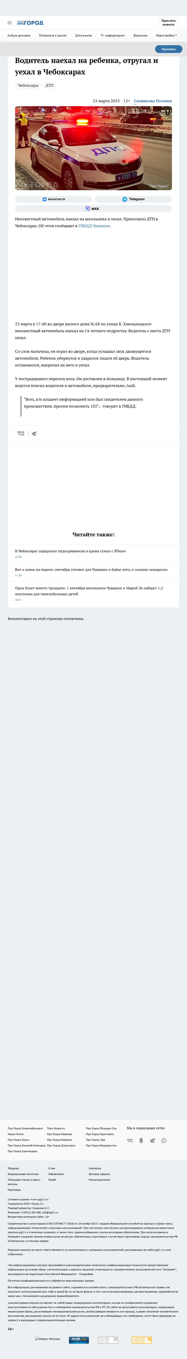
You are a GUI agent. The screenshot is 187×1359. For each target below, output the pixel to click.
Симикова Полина (153, 100)
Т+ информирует (113, 35)
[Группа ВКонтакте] (53, 199)
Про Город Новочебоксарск (25, 1128)
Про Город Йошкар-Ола (101, 1128)
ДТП (49, 85)
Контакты (95, 1168)
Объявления (56, 1174)
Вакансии (141, 35)
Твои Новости (56, 1128)
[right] (182, 36)
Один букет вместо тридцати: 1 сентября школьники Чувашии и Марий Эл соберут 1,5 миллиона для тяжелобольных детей (89, 593)
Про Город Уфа (95, 1139)
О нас (51, 1168)
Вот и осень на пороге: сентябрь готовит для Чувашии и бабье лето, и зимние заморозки (91, 572)
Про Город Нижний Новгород (27, 1145)
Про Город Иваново (59, 1134)
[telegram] (35, 433)
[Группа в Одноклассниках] (141, 1140)
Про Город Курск (18, 1139)
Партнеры (14, 1189)
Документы (83, 35)
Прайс (52, 1179)
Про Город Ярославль (100, 1134)
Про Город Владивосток (101, 1145)
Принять (169, 49)
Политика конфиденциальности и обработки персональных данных (51, 1280)
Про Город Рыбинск (59, 1139)
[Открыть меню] (9, 22)
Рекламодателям (99, 1179)
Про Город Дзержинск (61, 1145)
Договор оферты (99, 1174)
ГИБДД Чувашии (94, 225)
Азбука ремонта (19, 35)
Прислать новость (168, 22)
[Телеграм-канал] (133, 199)
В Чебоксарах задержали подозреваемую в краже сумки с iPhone (70, 553)
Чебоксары (28, 85)
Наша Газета (16, 1134)
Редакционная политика (23, 1174)
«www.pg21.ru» (39, 1199)
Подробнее (86, 1274)
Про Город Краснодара (22, 1151)
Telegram (13, 1168)
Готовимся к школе (53, 35)
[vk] (21, 433)
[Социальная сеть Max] (93, 208)
